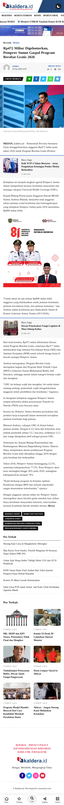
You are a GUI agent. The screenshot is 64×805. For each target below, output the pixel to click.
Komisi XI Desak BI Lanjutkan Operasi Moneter (43, 636)
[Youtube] (42, 775)
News (58, 66)
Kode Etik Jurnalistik (32, 752)
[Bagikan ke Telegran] (57, 79)
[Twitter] (28, 775)
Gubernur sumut (13, 519)
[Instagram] (35, 775)
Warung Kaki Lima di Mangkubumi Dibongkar (25, 544)
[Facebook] (22, 775)
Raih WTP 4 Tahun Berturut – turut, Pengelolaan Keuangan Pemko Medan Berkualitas (40, 166)
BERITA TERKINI (23, 15)
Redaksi (21, 745)
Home (6, 802)
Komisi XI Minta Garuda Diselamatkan (21, 580)
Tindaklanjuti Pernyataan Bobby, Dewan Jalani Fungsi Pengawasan (16, 673)
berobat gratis (12, 514)
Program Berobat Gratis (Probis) (20, 528)
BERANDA (7, 15)
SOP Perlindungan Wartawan (32, 748)
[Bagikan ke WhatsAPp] (50, 79)
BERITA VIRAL (50, 15)
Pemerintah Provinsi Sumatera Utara (22, 523)
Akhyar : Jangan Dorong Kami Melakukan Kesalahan (46, 710)
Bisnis (37, 15)
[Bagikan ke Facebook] (36, 79)
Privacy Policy (38, 745)
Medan (16, 42)
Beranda (7, 42)
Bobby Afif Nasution (33, 514)
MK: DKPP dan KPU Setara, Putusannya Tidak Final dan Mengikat (16, 636)
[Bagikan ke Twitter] (43, 79)
